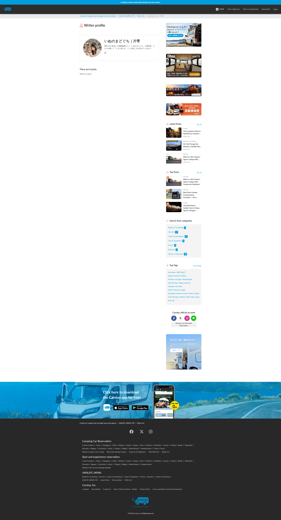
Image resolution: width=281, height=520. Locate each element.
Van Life (171, 232)
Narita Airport (134, 448)
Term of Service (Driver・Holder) (125, 489)
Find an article (117, 480)
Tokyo (98, 445)
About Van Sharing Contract (116, 452)
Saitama (121, 445)
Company (85, 489)
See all (199, 124)
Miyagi (117, 448)
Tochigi (173, 445)
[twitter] (142, 432)
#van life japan (173, 297)
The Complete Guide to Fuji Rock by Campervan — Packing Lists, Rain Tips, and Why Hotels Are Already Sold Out (192, 132)
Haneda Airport (146, 448)
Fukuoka (149, 445)
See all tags (197, 266)
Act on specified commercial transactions (167, 489)
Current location (88, 445)
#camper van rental (175, 286)
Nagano (93, 448)
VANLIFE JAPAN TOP (126, 16)
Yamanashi (188, 445)
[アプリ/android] (140, 407)
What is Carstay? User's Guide (93, 452)
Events (170, 245)
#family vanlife (185, 297)
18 (185, 254)
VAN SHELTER (154, 452)
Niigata (124, 448)
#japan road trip (184, 283)
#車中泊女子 (181, 272)
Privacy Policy (145, 489)
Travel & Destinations (176, 236)
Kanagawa (106, 445)
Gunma (165, 445)
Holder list (165, 452)
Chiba (114, 445)
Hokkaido (157, 445)
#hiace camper (194, 293)
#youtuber (172, 272)
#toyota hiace (173, 283)
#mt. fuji (171, 300)
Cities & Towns (159, 448)
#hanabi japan (187, 279)
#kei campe (195, 297)
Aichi (142, 445)
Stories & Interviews (175, 254)
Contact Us (107, 489)
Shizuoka (85, 448)
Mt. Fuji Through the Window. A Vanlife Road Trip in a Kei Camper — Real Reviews (192, 145)
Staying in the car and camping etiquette (96, 468)
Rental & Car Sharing (175, 228)
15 (186, 236)
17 (176, 232)
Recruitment (96, 489)
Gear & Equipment (174, 241)
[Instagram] (150, 432)
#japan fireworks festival (177, 276)
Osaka (128, 445)
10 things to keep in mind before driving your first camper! (140, 2)
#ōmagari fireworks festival (178, 293)
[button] (233, 9)
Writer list (140, 16)
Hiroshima (102, 448)
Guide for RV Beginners (137, 452)
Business (171, 249)
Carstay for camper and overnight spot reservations (98, 16)
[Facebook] (131, 432)
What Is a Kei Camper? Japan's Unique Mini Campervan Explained (192, 158)
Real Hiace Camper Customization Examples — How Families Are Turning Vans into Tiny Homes (191, 195)
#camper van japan (175, 279)
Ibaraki (180, 445)
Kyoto (110, 448)
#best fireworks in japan (177, 290)
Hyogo (135, 445)
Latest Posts (104, 480)
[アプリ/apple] (121, 407)
